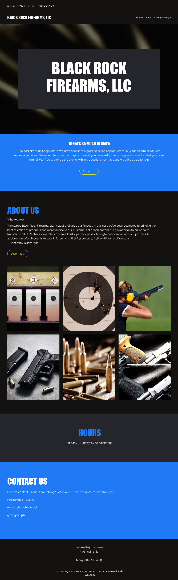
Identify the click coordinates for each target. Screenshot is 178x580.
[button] (33, 298)
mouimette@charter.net (21, 6)
